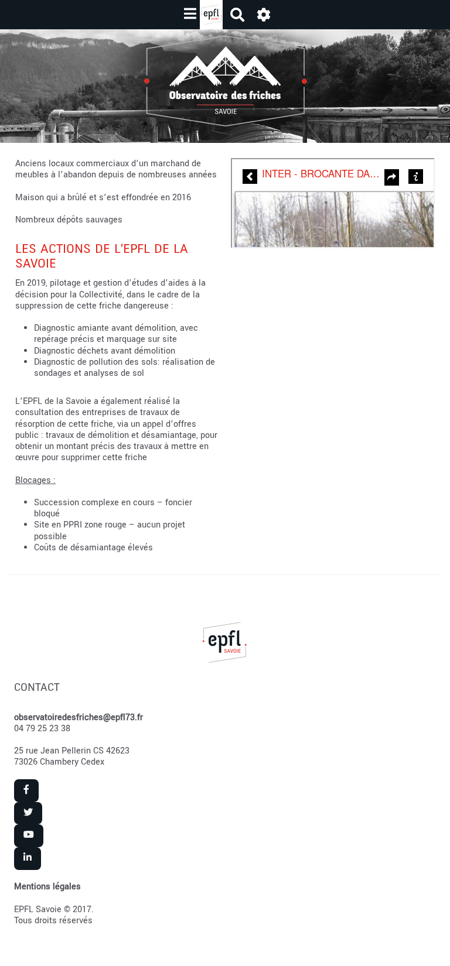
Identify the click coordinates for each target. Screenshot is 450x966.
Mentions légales (47, 887)
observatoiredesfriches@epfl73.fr (78, 717)
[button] (263, 15)
